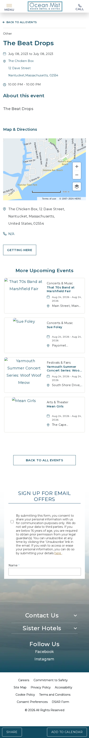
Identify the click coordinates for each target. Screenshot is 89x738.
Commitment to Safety (51, 680)
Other (7, 34)
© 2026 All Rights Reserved (44, 710)
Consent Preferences (32, 702)
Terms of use (49, 198)
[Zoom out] (77, 175)
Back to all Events (21, 22)
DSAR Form (60, 702)
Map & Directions (20, 129)
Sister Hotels (42, 628)
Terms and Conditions (54, 694)
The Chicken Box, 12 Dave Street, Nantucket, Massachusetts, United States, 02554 (36, 216)
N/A (11, 234)
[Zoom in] (77, 166)
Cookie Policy (25, 694)
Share (12, 732)
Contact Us (42, 615)
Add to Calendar (67, 732)
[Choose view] (77, 186)
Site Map (20, 687)
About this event (23, 95)
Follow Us (44, 644)
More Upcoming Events (44, 270)
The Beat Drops (28, 43)
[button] (19, 250)
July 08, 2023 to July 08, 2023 (30, 54)
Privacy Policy (41, 687)
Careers (23, 680)
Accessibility (63, 687)
